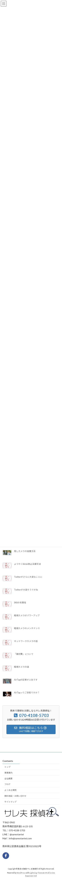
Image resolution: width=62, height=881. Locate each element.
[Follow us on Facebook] (5, 855)
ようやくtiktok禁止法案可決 (27, 564)
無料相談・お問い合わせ (15, 796)
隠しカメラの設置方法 (25, 551)
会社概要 (8, 778)
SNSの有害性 (20, 602)
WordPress (21, 873)
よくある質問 (10, 790)
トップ (7, 767)
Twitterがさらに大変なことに (28, 577)
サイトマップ (10, 801)
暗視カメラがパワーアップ (27, 615)
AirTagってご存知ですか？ (27, 692)
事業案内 (8, 772)
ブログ (7, 784)
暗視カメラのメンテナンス (27, 628)
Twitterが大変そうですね (26, 590)
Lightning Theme (36, 873)
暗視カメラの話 (21, 667)
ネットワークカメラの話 (26, 641)
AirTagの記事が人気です (26, 679)
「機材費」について (23, 654)
